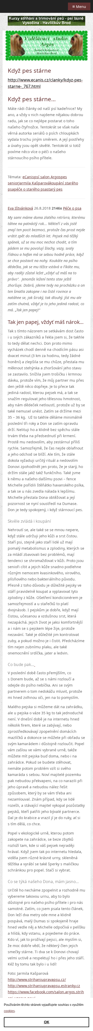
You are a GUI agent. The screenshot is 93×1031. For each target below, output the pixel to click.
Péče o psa (72, 208)
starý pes (55, 189)
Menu (79, 6)
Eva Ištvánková (20, 208)
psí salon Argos (47, 176)
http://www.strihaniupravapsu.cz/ (37, 979)
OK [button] (46, 1022)
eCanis (28, 176)
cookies (9, 1011)
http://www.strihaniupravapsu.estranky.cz (44, 985)
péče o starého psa (30, 189)
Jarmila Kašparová (34, 183)
